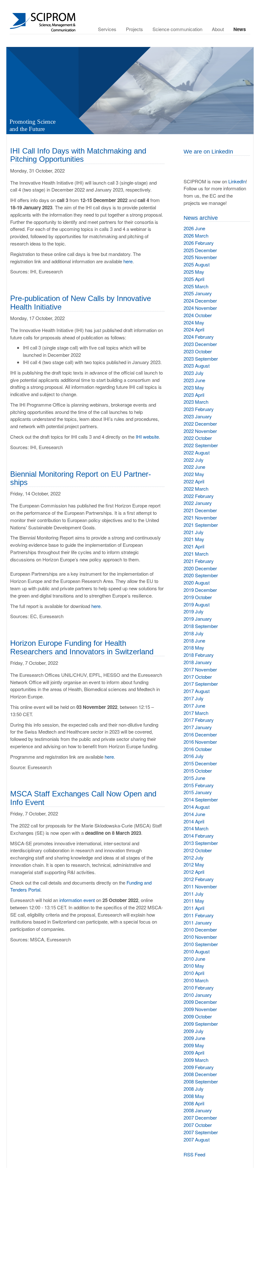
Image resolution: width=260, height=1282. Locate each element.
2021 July (194, 532)
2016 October (198, 749)
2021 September (201, 524)
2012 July (194, 857)
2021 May (194, 539)
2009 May (194, 1045)
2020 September (201, 575)
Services (107, 29)
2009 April (194, 1052)
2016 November (200, 741)
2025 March (196, 286)
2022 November (200, 431)
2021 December (200, 510)
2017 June (194, 705)
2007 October (198, 1125)
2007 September (201, 1132)
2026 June (194, 228)
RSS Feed (194, 1154)
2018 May (194, 647)
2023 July (194, 373)
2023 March (196, 401)
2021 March (196, 553)
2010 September (201, 944)
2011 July (194, 893)
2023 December (200, 344)
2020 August (197, 582)
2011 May (194, 900)
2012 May (194, 864)
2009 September (201, 1023)
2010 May (194, 965)
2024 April (194, 329)
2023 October (198, 351)
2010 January (198, 994)
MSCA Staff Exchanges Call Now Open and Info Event (83, 797)
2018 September (201, 626)
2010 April (194, 973)
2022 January (198, 503)
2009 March (196, 1059)
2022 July (194, 459)
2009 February (199, 1067)
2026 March (196, 235)
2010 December (200, 929)
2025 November (200, 257)
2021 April (194, 546)
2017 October (198, 676)
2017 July (194, 698)
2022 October (198, 438)
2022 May (194, 474)
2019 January (198, 618)
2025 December (200, 250)
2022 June (194, 466)
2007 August (197, 1139)
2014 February (199, 835)
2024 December (200, 300)
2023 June (194, 380)
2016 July (194, 756)
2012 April (194, 871)
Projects (134, 29)
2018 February (199, 654)
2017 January (198, 727)
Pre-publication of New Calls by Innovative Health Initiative (80, 302)
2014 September (201, 799)
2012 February (199, 879)
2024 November (200, 307)
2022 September (201, 445)
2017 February (199, 719)
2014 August (197, 806)
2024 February (199, 336)
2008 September (201, 1081)
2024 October (198, 315)
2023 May (194, 387)
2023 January (198, 416)
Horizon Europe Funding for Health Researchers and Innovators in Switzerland (81, 647)
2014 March (196, 828)
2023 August (197, 365)
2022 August (197, 452)
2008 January (198, 1110)
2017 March (196, 713)
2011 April (194, 908)
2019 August (197, 604)
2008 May (194, 1096)
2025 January (198, 293)
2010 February (199, 987)
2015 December (200, 763)
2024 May (194, 322)
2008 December (200, 1074)
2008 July (194, 1088)
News (239, 29)
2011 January (198, 922)
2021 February (199, 561)
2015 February (199, 785)
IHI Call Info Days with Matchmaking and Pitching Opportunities (78, 155)
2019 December (200, 589)
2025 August (197, 264)
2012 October (198, 850)
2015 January (198, 792)
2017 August (197, 691)
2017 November (200, 669)
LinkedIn (237, 181)
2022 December (200, 423)
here (128, 261)
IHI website (147, 436)
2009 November (200, 1009)
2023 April (194, 394)
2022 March (196, 488)
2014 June (194, 814)
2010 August (197, 951)
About (218, 29)
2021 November (200, 517)
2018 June (194, 640)
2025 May (194, 271)
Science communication (177, 29)
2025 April (194, 279)
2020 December (200, 568)
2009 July (194, 1031)
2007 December (200, 1117)
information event (77, 900)
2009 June (194, 1038)
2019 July (194, 611)
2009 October (198, 1016)
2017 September (201, 683)
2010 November (200, 936)
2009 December (200, 1001)
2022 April (194, 481)
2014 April (194, 821)
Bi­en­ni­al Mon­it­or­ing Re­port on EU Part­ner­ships (80, 478)
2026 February (199, 242)
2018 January (198, 662)
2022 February (199, 496)
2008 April (194, 1103)
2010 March (196, 980)
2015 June (194, 778)
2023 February (199, 409)
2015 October (198, 770)
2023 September (201, 358)
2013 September (201, 843)
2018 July (194, 633)
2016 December (200, 734)
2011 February (199, 915)
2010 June (194, 958)
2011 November (200, 886)
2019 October (198, 597)
